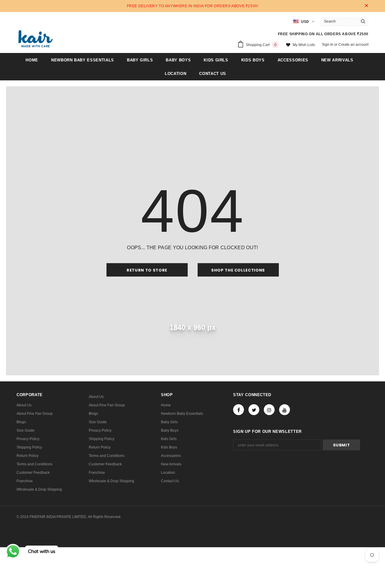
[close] (366, 6)
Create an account (353, 44)
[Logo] (35, 38)
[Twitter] (253, 409)
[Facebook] (238, 409)
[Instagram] (269, 409)
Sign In (328, 44)
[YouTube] (284, 409)
